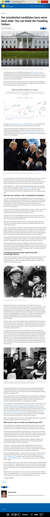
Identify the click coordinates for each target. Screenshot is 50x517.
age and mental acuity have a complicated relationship (22, 124)
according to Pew (27, 187)
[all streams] (48, 6)
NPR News (3, 13)
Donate (45, 1)
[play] (3, 6)
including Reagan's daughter (15, 458)
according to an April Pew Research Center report (32, 131)
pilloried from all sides (34, 72)
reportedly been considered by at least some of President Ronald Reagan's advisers (24, 405)
